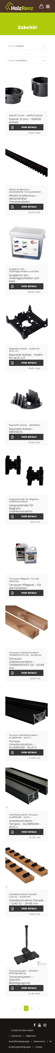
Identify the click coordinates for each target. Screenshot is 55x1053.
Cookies (38, 1046)
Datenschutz (39, 1041)
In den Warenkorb (26, 90)
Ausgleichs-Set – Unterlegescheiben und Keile (24, 278)
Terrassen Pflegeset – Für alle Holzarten (25, 586)
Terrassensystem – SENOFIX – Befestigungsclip (21, 980)
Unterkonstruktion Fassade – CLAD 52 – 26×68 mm (26, 901)
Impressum (16, 1035)
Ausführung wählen (26, 323)
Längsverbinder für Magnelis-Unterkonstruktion (21, 508)
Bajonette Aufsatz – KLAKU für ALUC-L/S (26, 356)
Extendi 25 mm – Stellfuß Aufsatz (25, 120)
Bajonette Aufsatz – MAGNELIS (21, 430)
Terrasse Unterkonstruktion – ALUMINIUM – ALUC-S (23, 744)
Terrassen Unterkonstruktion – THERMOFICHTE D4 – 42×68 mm (26, 663)
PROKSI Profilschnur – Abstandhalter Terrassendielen (23, 199)
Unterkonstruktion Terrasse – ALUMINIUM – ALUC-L (25, 824)
